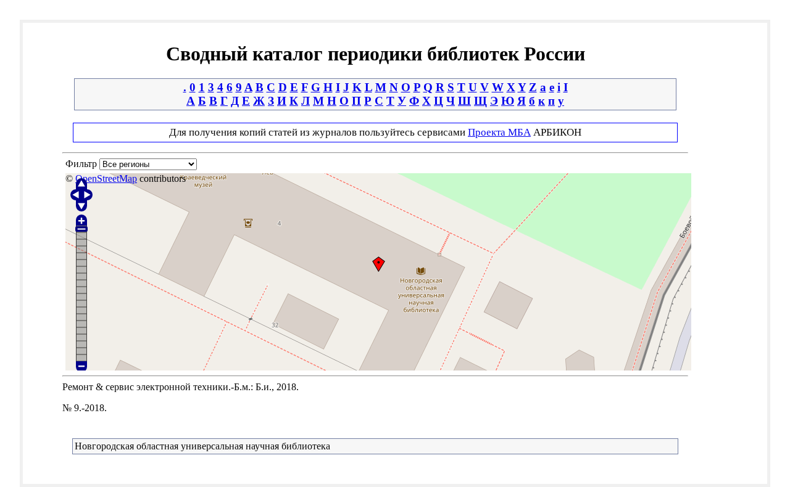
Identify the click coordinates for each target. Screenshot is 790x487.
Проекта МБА (499, 132)
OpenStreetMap (106, 178)
